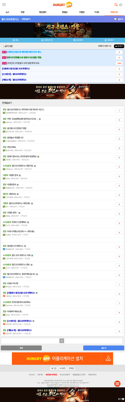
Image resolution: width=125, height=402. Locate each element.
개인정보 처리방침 (51, 375)
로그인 (53, 368)
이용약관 (40, 375)
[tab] (15, 40)
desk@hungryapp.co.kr (71, 385)
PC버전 (62, 368)
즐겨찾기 (110, 40)
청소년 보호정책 (65, 375)
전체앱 (71, 368)
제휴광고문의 (92, 375)
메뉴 (17, 40)
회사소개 (31, 375)
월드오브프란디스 (10, 19)
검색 (21, 348)
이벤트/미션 (48, 40)
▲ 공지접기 (119, 46)
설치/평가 (79, 40)
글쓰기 (120, 19)
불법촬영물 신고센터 (79, 375)
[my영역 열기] (4, 4)
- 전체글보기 (25, 19)
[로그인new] (121, 4)
